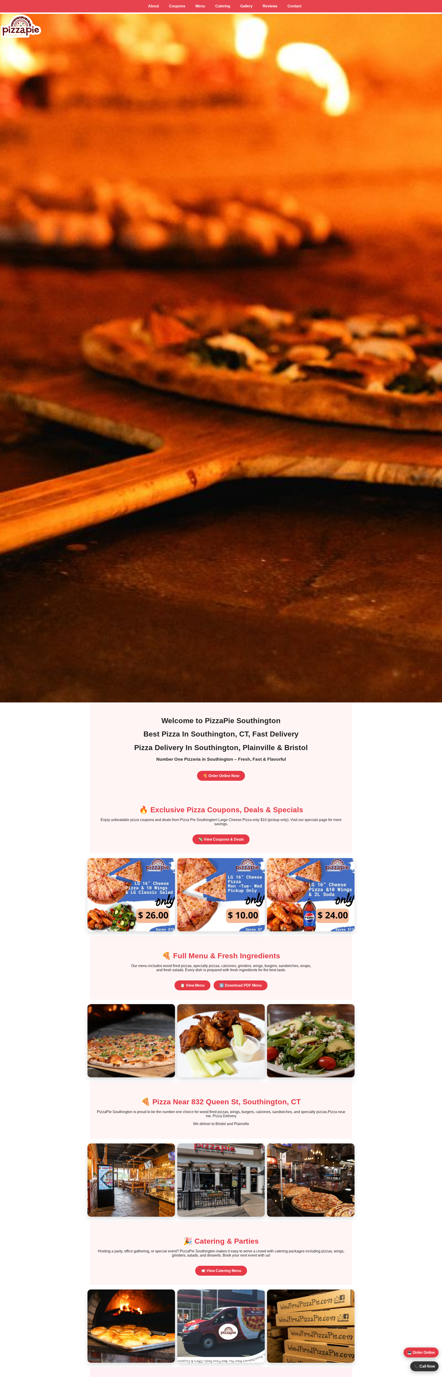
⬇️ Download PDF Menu (240, 985)
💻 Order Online (421, 1352)
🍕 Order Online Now (221, 776)
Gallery (246, 6)
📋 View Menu (192, 985)
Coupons (177, 6)
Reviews (270, 6)
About (153, 6)
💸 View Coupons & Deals (221, 839)
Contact (294, 6)
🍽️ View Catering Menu (221, 1271)
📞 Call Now (424, 1366)
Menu (200, 6)
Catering (222, 6)
